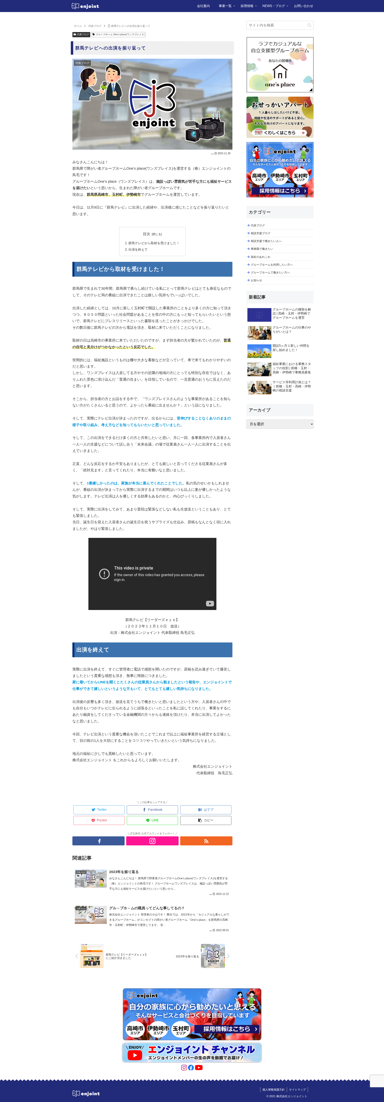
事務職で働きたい (262, 248)
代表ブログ (83, 34)
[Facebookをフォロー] (98, 840)
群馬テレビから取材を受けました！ (154, 243)
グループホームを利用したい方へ (272, 264)
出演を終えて (138, 249)
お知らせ (256, 280)
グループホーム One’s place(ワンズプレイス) (120, 34)
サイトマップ (297, 1089)
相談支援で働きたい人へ (266, 241)
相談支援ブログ (260, 233)
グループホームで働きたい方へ (270, 272)
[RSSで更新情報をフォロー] (206, 840)
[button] (309, 25)
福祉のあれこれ (260, 256)
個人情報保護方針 (273, 1089)
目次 (146, 234)
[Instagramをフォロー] (152, 840)
